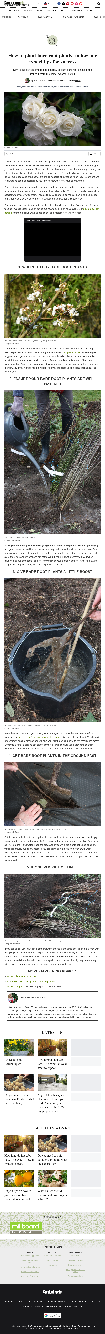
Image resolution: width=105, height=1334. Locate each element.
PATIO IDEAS (23, 17)
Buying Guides (75, 10)
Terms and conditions (55, 1302)
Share (11, 154)
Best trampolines (75, 1276)
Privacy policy (76, 1302)
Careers (27, 1306)
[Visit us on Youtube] (72, 3)
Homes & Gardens (52, 1256)
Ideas (39, 10)
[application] (52, 239)
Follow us (96, 154)
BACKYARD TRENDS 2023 (73, 17)
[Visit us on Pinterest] (67, 3)
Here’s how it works (81, 87)
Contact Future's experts (29, 1302)
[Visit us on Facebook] (59, 3)
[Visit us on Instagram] (76, 3)
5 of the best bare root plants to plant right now (31, 981)
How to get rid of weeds (29, 1267)
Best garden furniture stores (75, 1271)
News (16, 10)
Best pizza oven (75, 1265)
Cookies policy (92, 1302)
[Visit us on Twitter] (63, 3)
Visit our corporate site (86, 1326)
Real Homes (52, 1260)
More (90, 10)
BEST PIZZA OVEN (45, 17)
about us (9, 1302)
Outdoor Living (55, 10)
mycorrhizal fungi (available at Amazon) (39, 737)
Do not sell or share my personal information (58, 1306)
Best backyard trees (30, 1272)
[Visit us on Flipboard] (80, 3)
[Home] (10, 11)
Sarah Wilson (40, 80)
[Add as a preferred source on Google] (52, 1315)
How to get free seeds (29, 1276)
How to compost (15, 986)
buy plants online (71, 352)
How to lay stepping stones (30, 1261)
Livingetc (52, 1265)
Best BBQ (75, 1256)
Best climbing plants (29, 1256)
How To (28, 10)
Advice (78, 81)
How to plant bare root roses (21, 976)
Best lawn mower (75, 1260)
